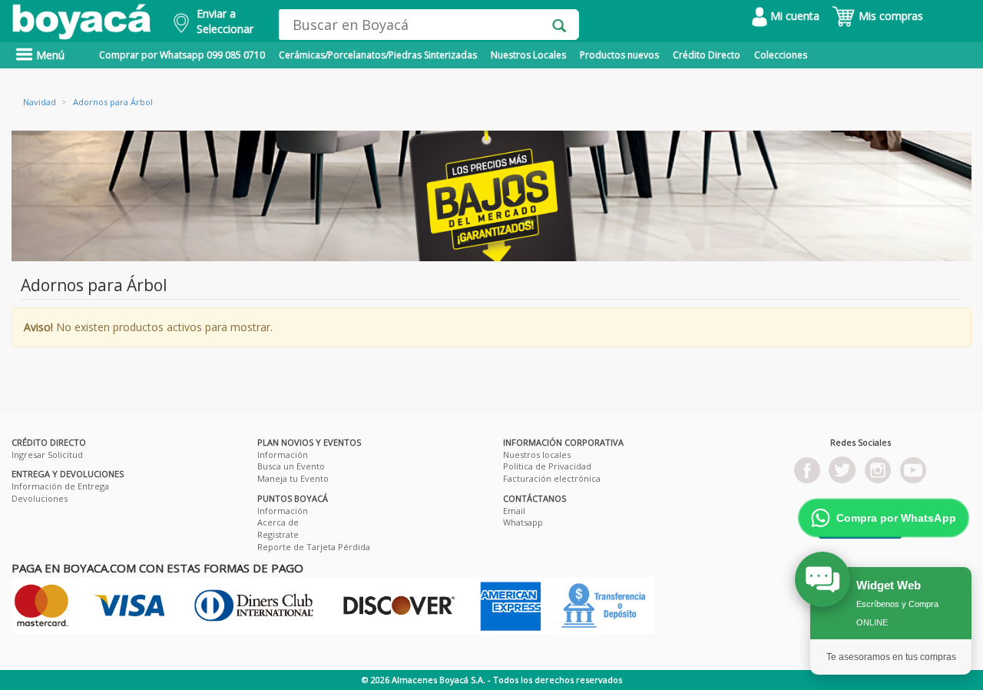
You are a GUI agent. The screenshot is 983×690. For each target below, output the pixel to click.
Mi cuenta (793, 15)
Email (514, 510)
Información (282, 454)
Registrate (278, 534)
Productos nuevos (619, 54)
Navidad (39, 102)
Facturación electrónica (552, 478)
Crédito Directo (706, 54)
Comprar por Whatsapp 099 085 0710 (182, 54)
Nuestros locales (537, 454)
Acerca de (278, 522)
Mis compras (889, 15)
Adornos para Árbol (113, 102)
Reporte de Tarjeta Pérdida (313, 546)
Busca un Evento (291, 466)
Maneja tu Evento (293, 478)
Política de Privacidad (547, 466)
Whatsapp (523, 522)
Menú (49, 55)
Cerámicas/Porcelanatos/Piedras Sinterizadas (378, 54)
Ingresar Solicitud (47, 454)
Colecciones (780, 54)
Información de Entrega (60, 486)
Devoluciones (40, 498)
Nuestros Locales (528, 54)
